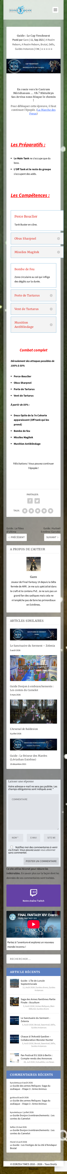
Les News (50, 1062)
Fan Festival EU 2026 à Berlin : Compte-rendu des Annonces (37, 1057)
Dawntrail (45, 1024)
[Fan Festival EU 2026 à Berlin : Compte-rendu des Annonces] (14, 1057)
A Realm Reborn (30, 44)
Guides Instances (24, 49)
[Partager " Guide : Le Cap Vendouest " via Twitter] (37, 500)
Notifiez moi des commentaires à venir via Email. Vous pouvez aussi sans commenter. (33, 850)
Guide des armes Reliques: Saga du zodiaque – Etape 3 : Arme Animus (30, 1087)
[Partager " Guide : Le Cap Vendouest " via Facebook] (30, 500)
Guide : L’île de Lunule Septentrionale (33, 982)
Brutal (44, 44)
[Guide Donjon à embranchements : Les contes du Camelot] (33, 668)
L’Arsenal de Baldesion (24, 729)
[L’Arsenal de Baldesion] (33, 712)
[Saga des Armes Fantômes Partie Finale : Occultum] (14, 1001)
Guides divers (42, 987)
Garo (26, 40)
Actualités (40, 1062)
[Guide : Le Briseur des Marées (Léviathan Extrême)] (33, 744)
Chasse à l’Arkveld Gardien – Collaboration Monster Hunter (37, 1038)
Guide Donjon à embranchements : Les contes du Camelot (32, 1117)
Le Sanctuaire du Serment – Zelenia (32, 645)
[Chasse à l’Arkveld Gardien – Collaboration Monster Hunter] (14, 1039)
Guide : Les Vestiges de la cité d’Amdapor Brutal (33, 1146)
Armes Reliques (42, 1006)
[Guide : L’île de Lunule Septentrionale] (14, 983)
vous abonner (47, 850)
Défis (51, 44)
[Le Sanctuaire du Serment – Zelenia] (33, 634)
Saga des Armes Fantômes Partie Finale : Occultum (38, 1001)
